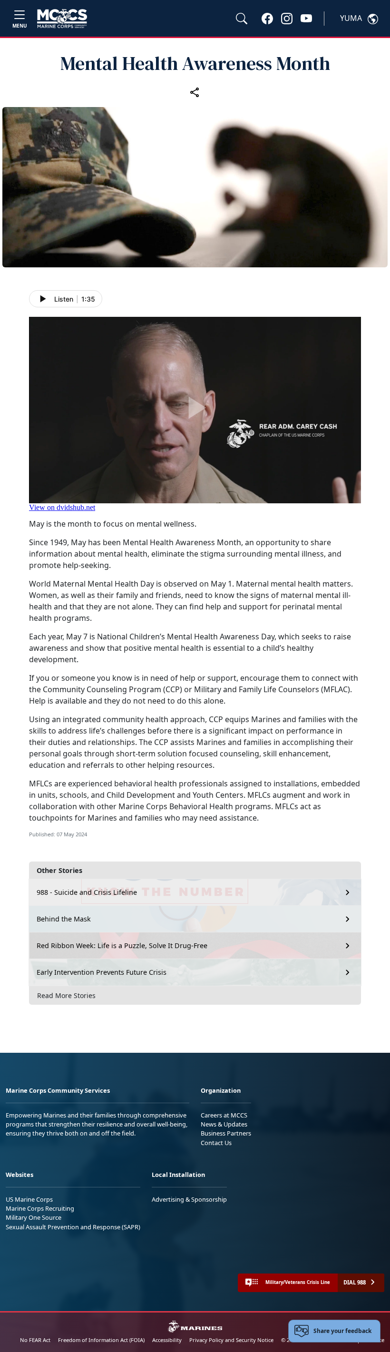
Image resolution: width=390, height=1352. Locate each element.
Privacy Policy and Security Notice (231, 1339)
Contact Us (216, 1142)
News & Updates (224, 1124)
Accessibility (167, 1339)
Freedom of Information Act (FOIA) (101, 1339)
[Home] (62, 18)
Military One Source (33, 1217)
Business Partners (226, 1133)
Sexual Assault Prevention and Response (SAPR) (73, 1227)
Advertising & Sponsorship (189, 1199)
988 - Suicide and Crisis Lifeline (87, 892)
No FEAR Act (35, 1339)
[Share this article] (195, 91)
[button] (267, 18)
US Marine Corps (29, 1199)
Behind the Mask (64, 918)
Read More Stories (66, 995)
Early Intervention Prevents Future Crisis (101, 972)
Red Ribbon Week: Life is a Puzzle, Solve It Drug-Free (122, 945)
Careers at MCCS (224, 1115)
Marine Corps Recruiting (40, 1208)
